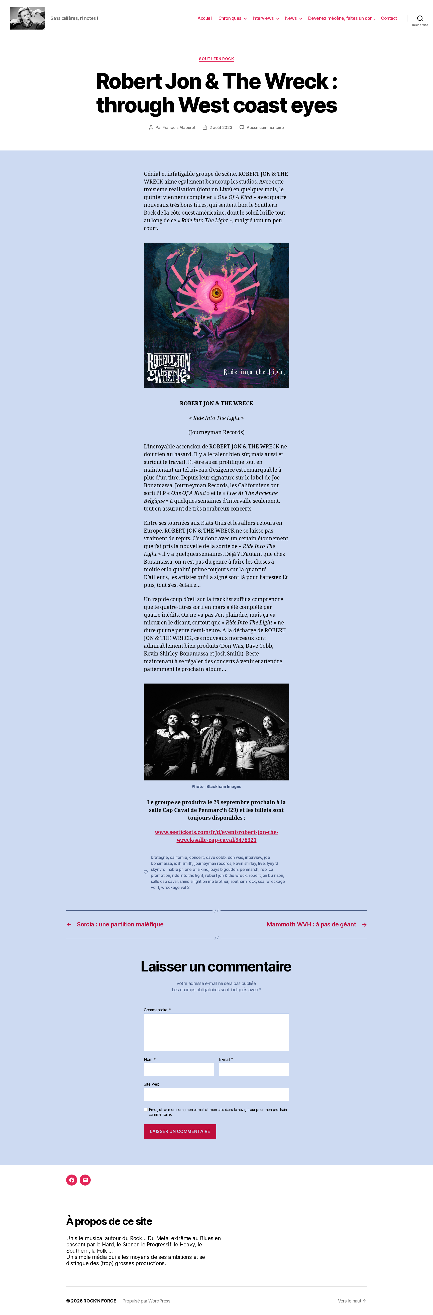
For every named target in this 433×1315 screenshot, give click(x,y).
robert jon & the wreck (226, 875)
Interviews (263, 18)
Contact (389, 18)
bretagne (159, 857)
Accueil (204, 18)
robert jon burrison (266, 875)
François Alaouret (179, 127)
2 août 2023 (220, 127)
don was (235, 857)
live (261, 863)
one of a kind (196, 869)
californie (178, 857)
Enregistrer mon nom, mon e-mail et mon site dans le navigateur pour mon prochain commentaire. (218, 1112)
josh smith (183, 863)
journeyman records (212, 863)
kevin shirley (244, 863)
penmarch (249, 869)
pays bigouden (224, 869)
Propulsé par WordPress (146, 1300)
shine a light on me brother (204, 881)
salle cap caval (164, 881)
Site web (152, 1084)
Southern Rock (216, 59)
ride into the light (187, 875)
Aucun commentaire (265, 127)
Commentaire (157, 1010)
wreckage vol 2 (175, 887)
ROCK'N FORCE (99, 1300)
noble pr (175, 869)
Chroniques (230, 18)
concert (196, 857)
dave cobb (216, 857)
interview (253, 857)
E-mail (226, 1059)
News (291, 18)
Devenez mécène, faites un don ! (341, 18)
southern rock (243, 881)
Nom (150, 1059)
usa (261, 881)
